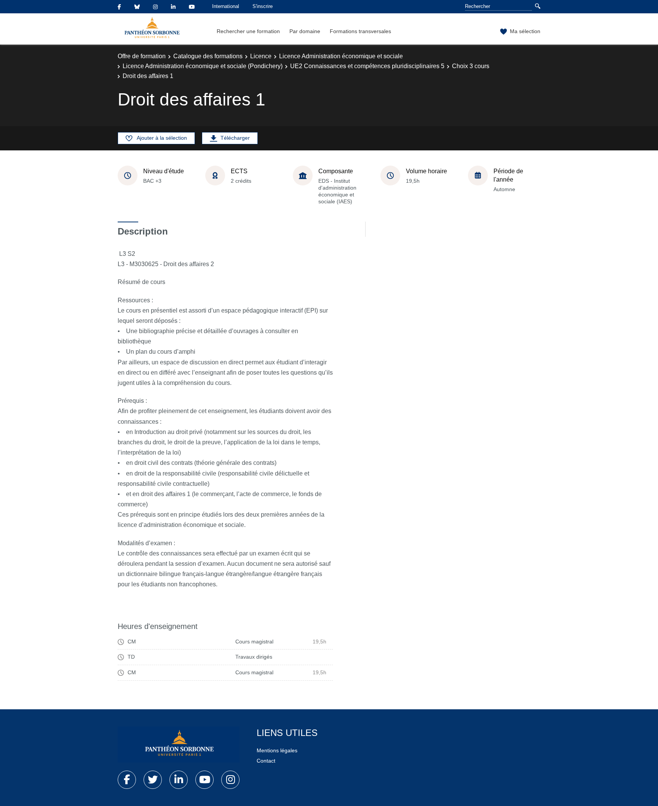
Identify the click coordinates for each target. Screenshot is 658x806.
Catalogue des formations (208, 56)
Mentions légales (277, 750)
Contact (266, 761)
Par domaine (304, 31)
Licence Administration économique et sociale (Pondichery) (203, 66)
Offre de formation (142, 56)
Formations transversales (360, 31)
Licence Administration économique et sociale (341, 56)
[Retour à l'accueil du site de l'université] (179, 744)
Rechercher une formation (248, 31)
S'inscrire (262, 6)
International (225, 6)
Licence (261, 56)
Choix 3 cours (470, 66)
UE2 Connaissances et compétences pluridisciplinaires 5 (367, 66)
